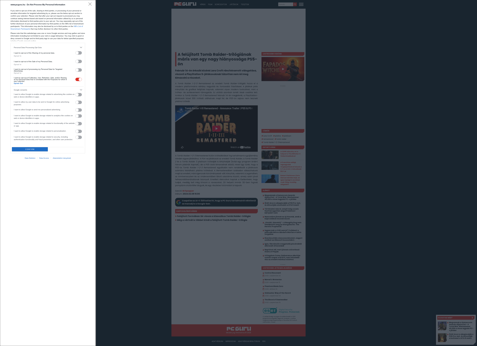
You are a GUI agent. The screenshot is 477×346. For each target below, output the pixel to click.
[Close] (90, 4)
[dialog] (48, 173)
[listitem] (48, 47)
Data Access (44, 158)
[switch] (78, 53)
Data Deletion (30, 158)
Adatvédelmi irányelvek (62, 158)
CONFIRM (30, 149)
